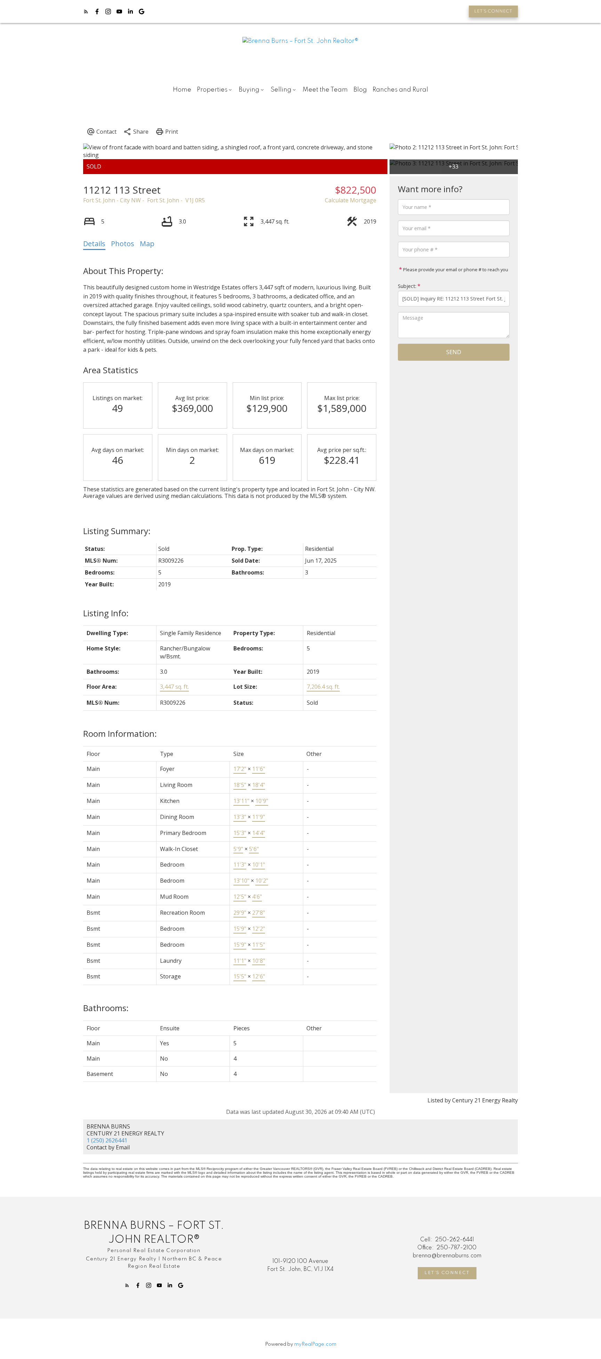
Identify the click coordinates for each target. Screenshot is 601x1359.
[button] (493, 11)
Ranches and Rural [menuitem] (400, 90)
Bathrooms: (106, 1008)
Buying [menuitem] (249, 90)
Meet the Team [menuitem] (325, 90)
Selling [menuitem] (281, 90)
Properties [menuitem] (212, 90)
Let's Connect (447, 1273)
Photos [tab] (122, 243)
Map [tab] (147, 243)
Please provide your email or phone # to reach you (455, 269)
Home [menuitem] (182, 90)
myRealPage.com (315, 1344)
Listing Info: (106, 613)
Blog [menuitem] (360, 90)
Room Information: (120, 733)
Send (453, 352)
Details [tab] (94, 243)
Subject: (407, 286)
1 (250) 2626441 (107, 1140)
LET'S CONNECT (493, 11)
